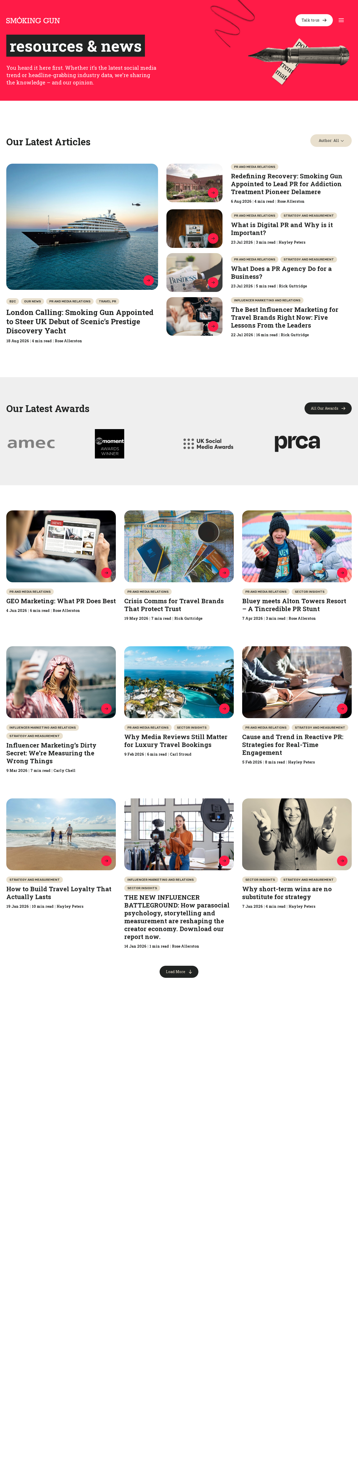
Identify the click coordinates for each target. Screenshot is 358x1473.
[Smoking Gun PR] (33, 20)
